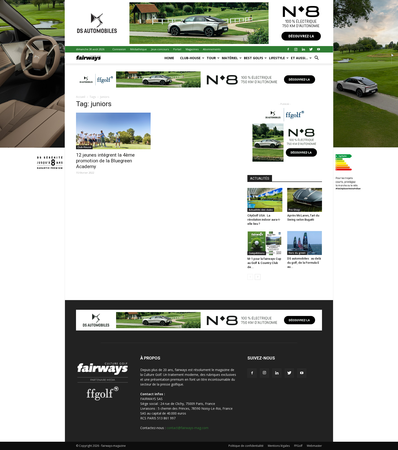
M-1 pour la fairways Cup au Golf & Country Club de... (264, 263)
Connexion (119, 49)
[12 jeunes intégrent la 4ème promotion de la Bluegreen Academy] (113, 131)
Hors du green (297, 252)
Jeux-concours (160, 49)
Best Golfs (253, 58)
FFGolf (298, 446)
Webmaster (314, 446)
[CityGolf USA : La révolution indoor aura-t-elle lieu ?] (264, 200)
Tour (211, 58)
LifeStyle (277, 58)
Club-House (190, 58)
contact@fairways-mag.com (187, 428)
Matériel (230, 58)
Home (169, 58)
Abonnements (211, 49)
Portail (177, 49)
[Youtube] (318, 49)
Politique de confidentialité (245, 446)
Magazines (192, 49)
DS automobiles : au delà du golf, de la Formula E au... (304, 263)
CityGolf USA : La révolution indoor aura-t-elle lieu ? (264, 219)
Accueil (80, 97)
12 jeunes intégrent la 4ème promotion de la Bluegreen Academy (105, 160)
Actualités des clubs (261, 209)
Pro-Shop (294, 209)
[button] (316, 58)
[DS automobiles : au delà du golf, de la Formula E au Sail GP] (304, 243)
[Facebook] (288, 49)
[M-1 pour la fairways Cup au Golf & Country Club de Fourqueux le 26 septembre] (264, 243)
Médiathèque (138, 49)
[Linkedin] (303, 49)
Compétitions (257, 253)
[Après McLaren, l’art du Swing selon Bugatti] (304, 200)
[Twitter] (310, 49)
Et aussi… (299, 58)
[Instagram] (295, 49)
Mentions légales (279, 446)
